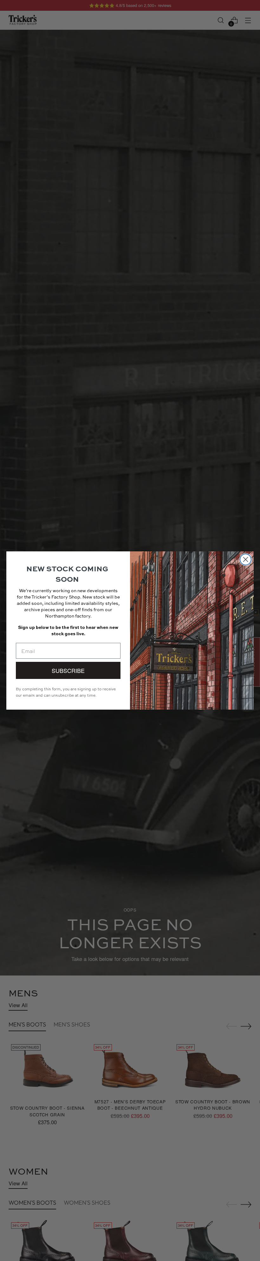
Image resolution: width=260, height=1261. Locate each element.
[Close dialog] (245, 559)
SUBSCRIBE (68, 670)
